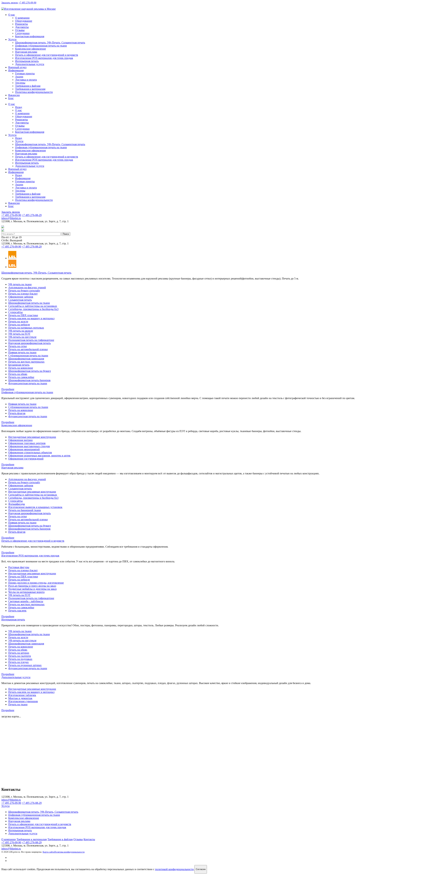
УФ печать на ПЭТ (19, 333)
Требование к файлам (60, 839)
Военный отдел (17, 67)
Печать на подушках (20, 659)
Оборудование (23, 20)
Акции (19, 76)
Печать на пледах (18, 662)
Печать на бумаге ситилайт (24, 290)
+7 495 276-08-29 (32, 215)
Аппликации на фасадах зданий (27, 287)
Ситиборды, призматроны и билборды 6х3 (33, 309)
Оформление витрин (20, 440)
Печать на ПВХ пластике (23, 315)
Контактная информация (29, 36)
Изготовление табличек (22, 695)
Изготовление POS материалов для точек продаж (44, 58)
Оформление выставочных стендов (29, 446)
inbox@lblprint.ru (28, 6)
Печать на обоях (17, 374)
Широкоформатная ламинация (26, 358)
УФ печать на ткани (20, 284)
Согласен (201, 869)
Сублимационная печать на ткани (28, 355)
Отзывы (20, 30)
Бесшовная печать (18, 364)
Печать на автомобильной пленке (28, 349)
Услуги (12, 39)
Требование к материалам (31, 839)
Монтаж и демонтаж (20, 698)
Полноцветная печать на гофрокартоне (31, 340)
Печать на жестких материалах (26, 361)
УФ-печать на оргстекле (22, 336)
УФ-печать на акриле (20, 330)
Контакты (89, 839)
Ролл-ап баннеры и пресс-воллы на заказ (32, 585)
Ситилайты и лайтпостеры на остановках (32, 306)
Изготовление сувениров (23, 701)
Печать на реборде (19, 324)
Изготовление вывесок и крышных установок (35, 507)
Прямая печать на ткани (22, 352)
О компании (22, 17)
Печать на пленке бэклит (23, 293)
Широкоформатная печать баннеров (29, 380)
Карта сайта (48, 852)
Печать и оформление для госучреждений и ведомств (46, 54)
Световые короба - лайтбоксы (25, 601)
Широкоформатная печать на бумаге (29, 371)
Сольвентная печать (20, 299)
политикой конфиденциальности (174, 869)
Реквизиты (21, 24)
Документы (22, 27)
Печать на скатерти (19, 655)
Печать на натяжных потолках (26, 327)
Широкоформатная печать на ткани (29, 302)
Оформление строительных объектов (30, 452)
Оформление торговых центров (27, 443)
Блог (11, 98)
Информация (16, 70)
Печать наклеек (17, 610)
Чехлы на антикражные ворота (26, 592)
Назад (18, 107)
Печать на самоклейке (21, 377)
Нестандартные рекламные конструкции (32, 437)
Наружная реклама (26, 51)
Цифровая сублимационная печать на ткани (41, 45)
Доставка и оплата (26, 79)
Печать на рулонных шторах (25, 665)
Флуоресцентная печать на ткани (27, 383)
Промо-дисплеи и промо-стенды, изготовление (36, 582)
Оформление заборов (20, 296)
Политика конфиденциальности (34, 92)
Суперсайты (15, 312)
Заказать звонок (9, 2)
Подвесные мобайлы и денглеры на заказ (32, 588)
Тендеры (20, 82)
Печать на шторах (18, 652)
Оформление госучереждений (25, 458)
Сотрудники (22, 33)
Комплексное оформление (30, 48)
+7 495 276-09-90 (27, 2)
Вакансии (14, 95)
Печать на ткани (18, 704)
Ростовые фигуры (18, 567)
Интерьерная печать (27, 61)
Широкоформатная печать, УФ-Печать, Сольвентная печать (50, 42)
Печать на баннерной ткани (24, 510)
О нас (11, 14)
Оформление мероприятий (24, 449)
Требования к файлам (27, 85)
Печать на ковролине (20, 367)
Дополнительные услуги (29, 64)
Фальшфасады (16, 504)
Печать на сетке (17, 346)
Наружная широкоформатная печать (29, 343)
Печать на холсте (18, 321)
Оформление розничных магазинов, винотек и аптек (39, 455)
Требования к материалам (30, 88)
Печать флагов (16, 413)
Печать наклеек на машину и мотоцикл (31, 318)
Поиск (66, 234)
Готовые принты (25, 73)
